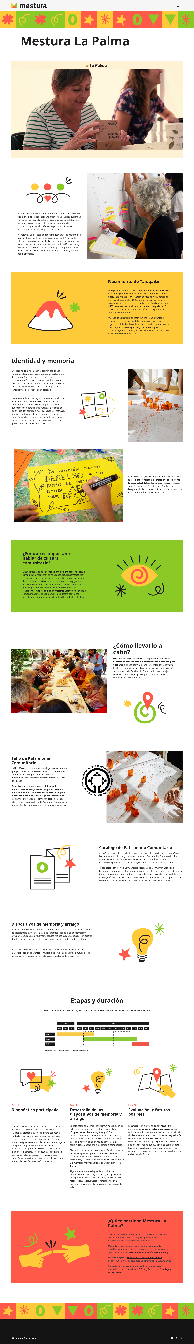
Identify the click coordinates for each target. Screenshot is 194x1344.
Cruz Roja (164, 1269)
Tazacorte (153, 1269)
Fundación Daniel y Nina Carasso (144, 1257)
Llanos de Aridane (129, 1269)
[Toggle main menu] (178, 5)
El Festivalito (115, 1272)
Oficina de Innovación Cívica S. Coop (149, 1252)
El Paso (142, 1269)
